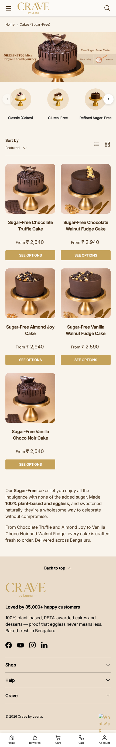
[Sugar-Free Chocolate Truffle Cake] (30, 189)
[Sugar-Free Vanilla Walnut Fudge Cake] (86, 293)
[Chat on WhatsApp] (105, 720)
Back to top (55, 568)
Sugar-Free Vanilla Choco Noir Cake (30, 435)
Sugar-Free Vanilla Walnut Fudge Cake (85, 330)
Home (10, 24)
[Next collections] (108, 99)
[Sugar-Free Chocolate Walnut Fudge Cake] (86, 189)
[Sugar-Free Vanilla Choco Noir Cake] (30, 398)
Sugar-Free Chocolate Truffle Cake (30, 225)
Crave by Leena (30, 716)
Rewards (34, 742)
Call (81, 742)
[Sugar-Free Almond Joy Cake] (30, 293)
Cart (58, 742)
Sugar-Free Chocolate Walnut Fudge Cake (85, 225)
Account (104, 742)
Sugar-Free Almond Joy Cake (30, 330)
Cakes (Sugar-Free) (35, 24)
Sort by (12, 140)
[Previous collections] (7, 99)
